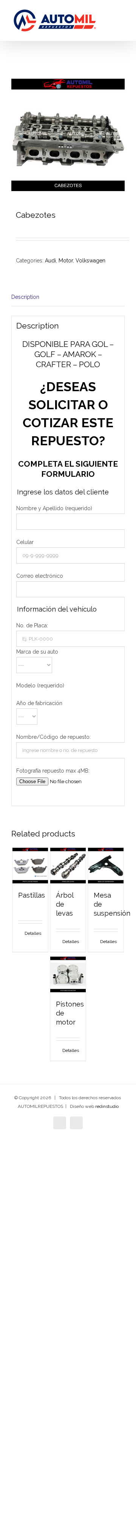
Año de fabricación (39, 703)
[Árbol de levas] (68, 865)
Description (25, 297)
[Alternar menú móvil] (122, 23)
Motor (66, 261)
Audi (50, 261)
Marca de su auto (37, 652)
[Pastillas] (30, 865)
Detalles (33, 933)
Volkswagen (90, 261)
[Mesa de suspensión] (106, 865)
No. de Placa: (32, 625)
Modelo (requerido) (40, 686)
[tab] (68, 297)
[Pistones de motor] (68, 974)
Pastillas (31, 895)
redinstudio (107, 1106)
